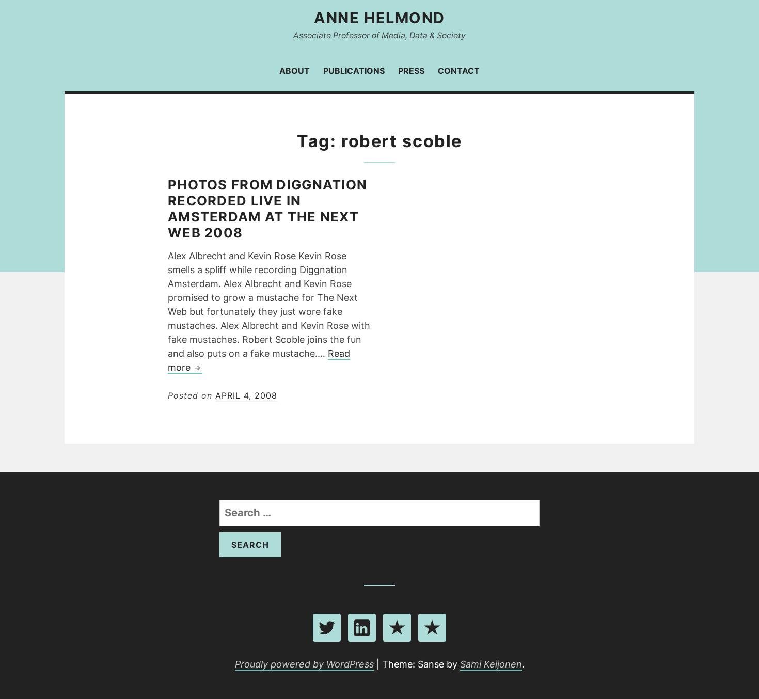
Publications (354, 71)
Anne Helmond (379, 18)
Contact (459, 71)
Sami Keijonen (491, 664)
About (294, 71)
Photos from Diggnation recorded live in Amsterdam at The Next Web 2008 (267, 208)
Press (411, 71)
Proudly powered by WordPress (304, 664)
